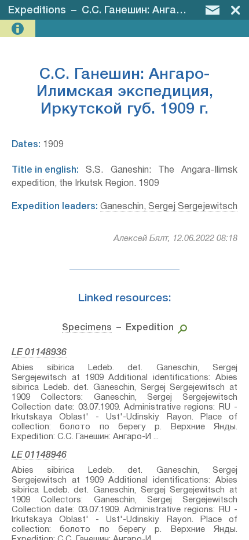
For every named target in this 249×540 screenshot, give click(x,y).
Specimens (87, 328)
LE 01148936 (39, 353)
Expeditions (37, 10)
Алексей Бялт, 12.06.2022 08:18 (175, 239)
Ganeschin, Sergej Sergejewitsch (168, 207)
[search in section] (180, 328)
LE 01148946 (39, 455)
